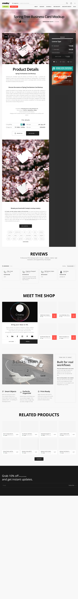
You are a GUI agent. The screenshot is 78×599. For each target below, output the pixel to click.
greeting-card (28, 238)
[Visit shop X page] (7, 336)
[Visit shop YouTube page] (32, 336)
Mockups (42, 6)
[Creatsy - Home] (6, 3)
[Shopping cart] (71, 3)
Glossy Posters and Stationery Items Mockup (8, 451)
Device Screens (66, 338)
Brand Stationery (12, 12)
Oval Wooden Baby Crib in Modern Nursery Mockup (45, 336)
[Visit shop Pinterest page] (27, 336)
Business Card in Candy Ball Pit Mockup (46, 451)
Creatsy (43, 316)
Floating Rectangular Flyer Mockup (46, 433)
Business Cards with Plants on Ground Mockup (27, 451)
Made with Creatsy (66, 6)
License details (70, 52)
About (36, 6)
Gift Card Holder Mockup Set (31, 219)
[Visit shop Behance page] (12, 336)
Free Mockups (56, 6)
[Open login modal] (75, 3)
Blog (74, 6)
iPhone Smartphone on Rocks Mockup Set (64, 336)
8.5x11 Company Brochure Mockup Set (8, 433)
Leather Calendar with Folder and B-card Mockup (65, 433)
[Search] (67, 3)
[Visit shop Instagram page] (22, 336)
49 (75, 31)
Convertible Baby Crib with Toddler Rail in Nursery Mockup (64, 315)
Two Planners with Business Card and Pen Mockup (27, 433)
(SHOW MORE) (25, 241)
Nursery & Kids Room (48, 316)
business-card (18, 232)
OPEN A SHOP (14, 6)
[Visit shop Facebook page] (17, 336)
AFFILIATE (5, 6)
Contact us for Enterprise (56, 52)
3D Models (48, 6)
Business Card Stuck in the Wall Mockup (65, 451)
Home (3, 12)
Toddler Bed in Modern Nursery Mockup (45, 315)
